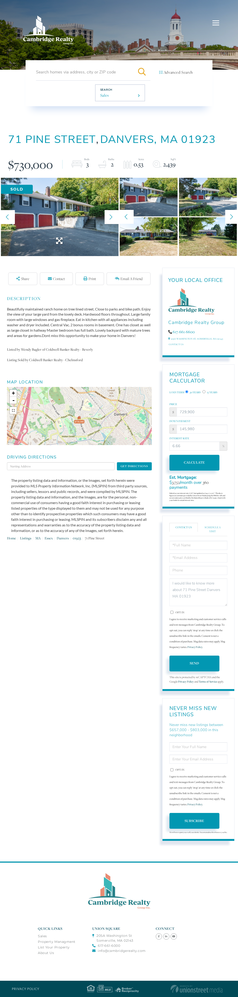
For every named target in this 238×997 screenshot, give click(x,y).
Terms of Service (208, 681)
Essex (49, 538)
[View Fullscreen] (13, 410)
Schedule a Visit (213, 529)
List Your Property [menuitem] (54, 947)
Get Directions (134, 466)
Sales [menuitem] (42, 936)
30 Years (195, 392)
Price (173, 404)
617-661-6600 (184, 332)
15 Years (211, 392)
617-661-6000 (109, 946)
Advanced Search (178, 72)
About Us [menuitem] (46, 953)
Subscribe (194, 820)
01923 (77, 538)
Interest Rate (179, 438)
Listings (25, 538)
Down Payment (180, 421)
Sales (104, 95)
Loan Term (176, 392)
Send (194, 663)
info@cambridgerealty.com (122, 951)
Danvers (63, 538)
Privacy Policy (194, 647)
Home (11, 538)
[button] (142, 72)
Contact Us (176, 344)
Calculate (194, 462)
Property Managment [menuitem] (57, 942)
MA (38, 538)
